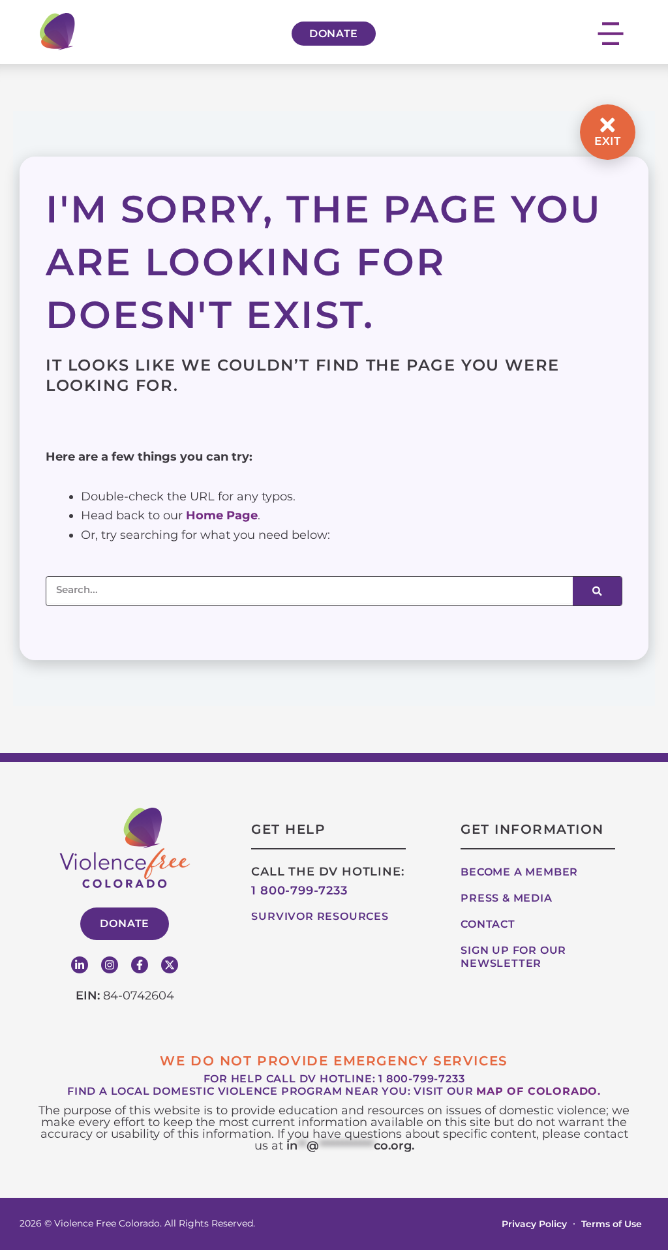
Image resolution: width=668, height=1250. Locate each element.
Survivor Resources (319, 916)
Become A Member (519, 872)
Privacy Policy (534, 1224)
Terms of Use (611, 1224)
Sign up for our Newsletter (513, 956)
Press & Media (506, 898)
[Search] (597, 591)
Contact (488, 924)
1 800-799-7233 (299, 890)
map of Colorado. (538, 1091)
